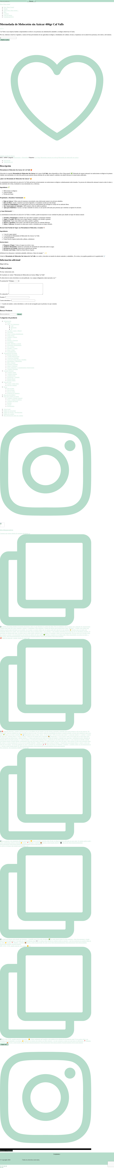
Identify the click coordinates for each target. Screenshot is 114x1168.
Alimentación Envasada (10, 353)
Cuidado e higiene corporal (14, 398)
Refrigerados (10, 406)
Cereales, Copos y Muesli (14, 331)
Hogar (5, 387)
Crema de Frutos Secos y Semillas (16, 359)
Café (12, 326)
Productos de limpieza (13, 393)
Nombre (3, 297)
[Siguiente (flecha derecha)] (2, 1167)
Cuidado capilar (11, 372)
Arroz (8, 323)
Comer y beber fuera (13, 383)
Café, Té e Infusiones (13, 324)
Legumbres (10, 342)
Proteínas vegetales (12, 364)
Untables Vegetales (12, 369)
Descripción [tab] (7, 160)
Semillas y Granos (12, 348)
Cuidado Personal (9, 371)
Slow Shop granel (5, 4)
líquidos (9, 403)
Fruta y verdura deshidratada (15, 334)
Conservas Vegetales (13, 358)
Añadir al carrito (5, 39)
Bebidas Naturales (12, 355)
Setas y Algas (11, 350)
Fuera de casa (7, 382)
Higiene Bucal (11, 379)
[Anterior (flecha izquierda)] (0, 1167)
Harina (9, 339)
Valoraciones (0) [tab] (8, 162)
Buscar (31, 1)
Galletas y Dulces (12, 337)
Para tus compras (12, 385)
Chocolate (10, 332)
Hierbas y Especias (12, 340)
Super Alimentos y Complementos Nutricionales (20, 367)
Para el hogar (11, 390)
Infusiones (13, 327)
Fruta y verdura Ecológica (14, 400)
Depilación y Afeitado (13, 377)
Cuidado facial (11, 375)
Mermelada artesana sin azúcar (49, 157)
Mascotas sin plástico (9, 395)
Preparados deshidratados (14, 345)
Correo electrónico (5, 300)
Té (11, 329)
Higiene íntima (11, 380)
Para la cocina (11, 391)
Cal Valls (37, 157)
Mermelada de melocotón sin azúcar (68, 157)
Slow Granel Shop (16, 1160)
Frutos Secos (10, 335)
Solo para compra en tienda (11, 396)
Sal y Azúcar (10, 347)
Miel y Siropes (11, 363)
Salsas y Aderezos (12, 366)
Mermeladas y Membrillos (21, 157)
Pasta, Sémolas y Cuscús (14, 343)
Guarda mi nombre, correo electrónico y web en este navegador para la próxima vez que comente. (29, 304)
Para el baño (10, 388)
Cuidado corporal (12, 374)
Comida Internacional (13, 356)
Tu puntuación (4, 281)
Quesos (9, 404)
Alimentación (7, 321)
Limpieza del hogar (12, 401)
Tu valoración (4, 294)
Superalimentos (11, 351)
